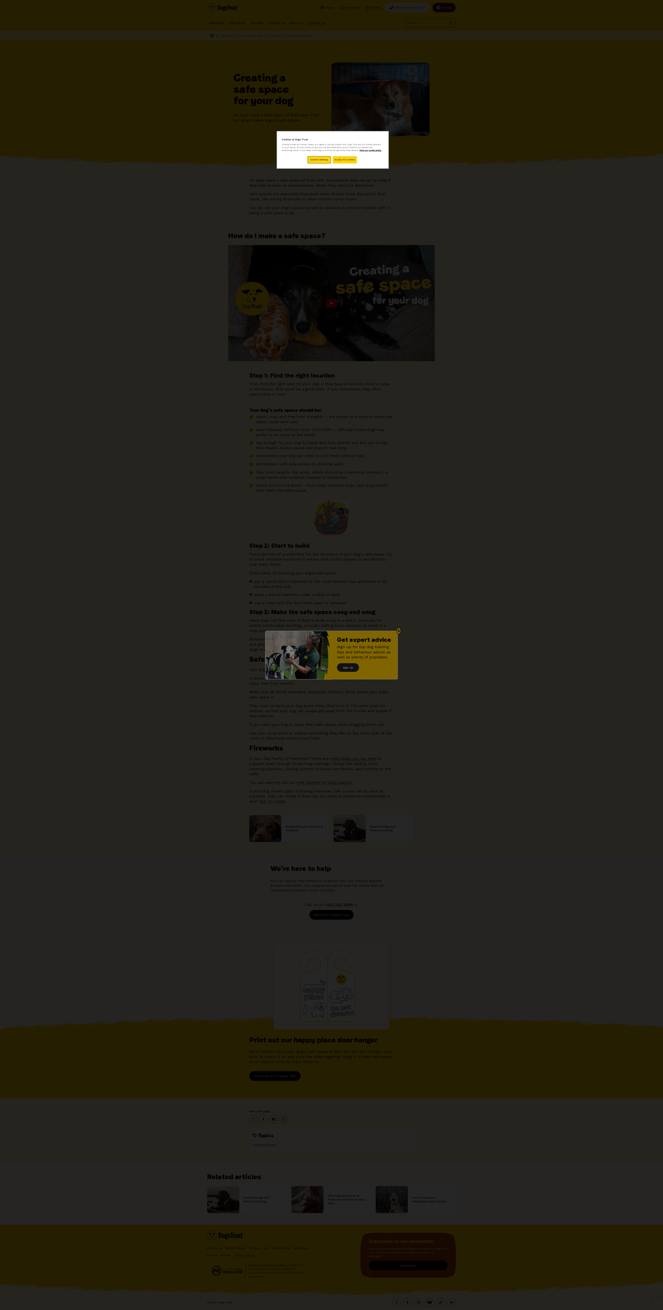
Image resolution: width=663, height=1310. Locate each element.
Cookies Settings (319, 159)
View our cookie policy (370, 150)
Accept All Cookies (345, 159)
